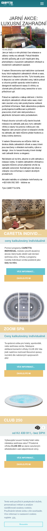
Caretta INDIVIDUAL (25, 233)
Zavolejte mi (24, 278)
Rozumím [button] (23, 524)
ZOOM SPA (14, 328)
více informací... (26, 271)
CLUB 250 (13, 420)
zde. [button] (14, 517)
